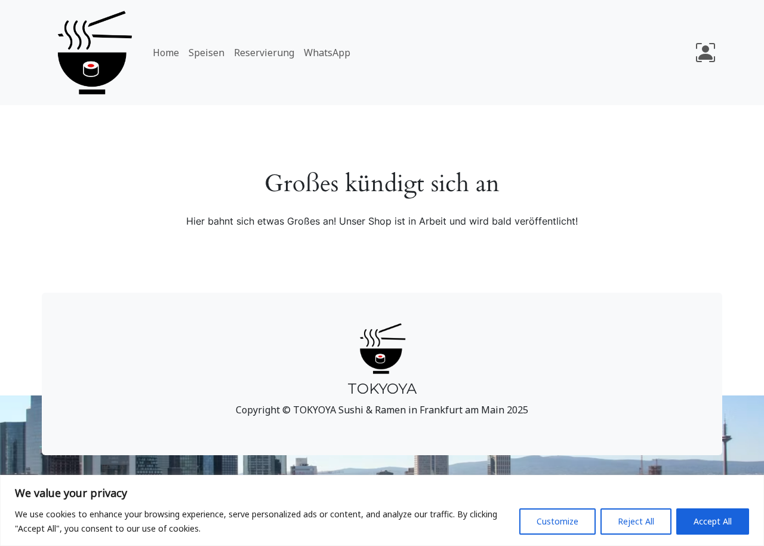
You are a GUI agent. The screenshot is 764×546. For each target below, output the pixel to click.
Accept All (713, 521)
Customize (557, 521)
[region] (382, 510)
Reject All (636, 521)
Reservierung (264, 52)
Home (166, 52)
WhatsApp (327, 52)
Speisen (206, 52)
